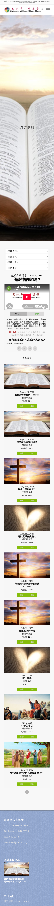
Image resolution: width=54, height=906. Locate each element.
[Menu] (46, 10)
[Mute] (43, 308)
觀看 (19, 314)
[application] (27, 297)
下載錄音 (39, 335)
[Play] (6, 308)
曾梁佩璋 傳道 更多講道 (21, 335)
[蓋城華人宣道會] (22, 10)
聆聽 (37, 314)
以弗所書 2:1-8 (24, 332)
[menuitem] (40, 10)
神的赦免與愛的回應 (14, 878)
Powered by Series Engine (27, 799)
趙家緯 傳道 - (15, 881)
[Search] (40, 10)
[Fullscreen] (47, 308)
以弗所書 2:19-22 (38, 332)
